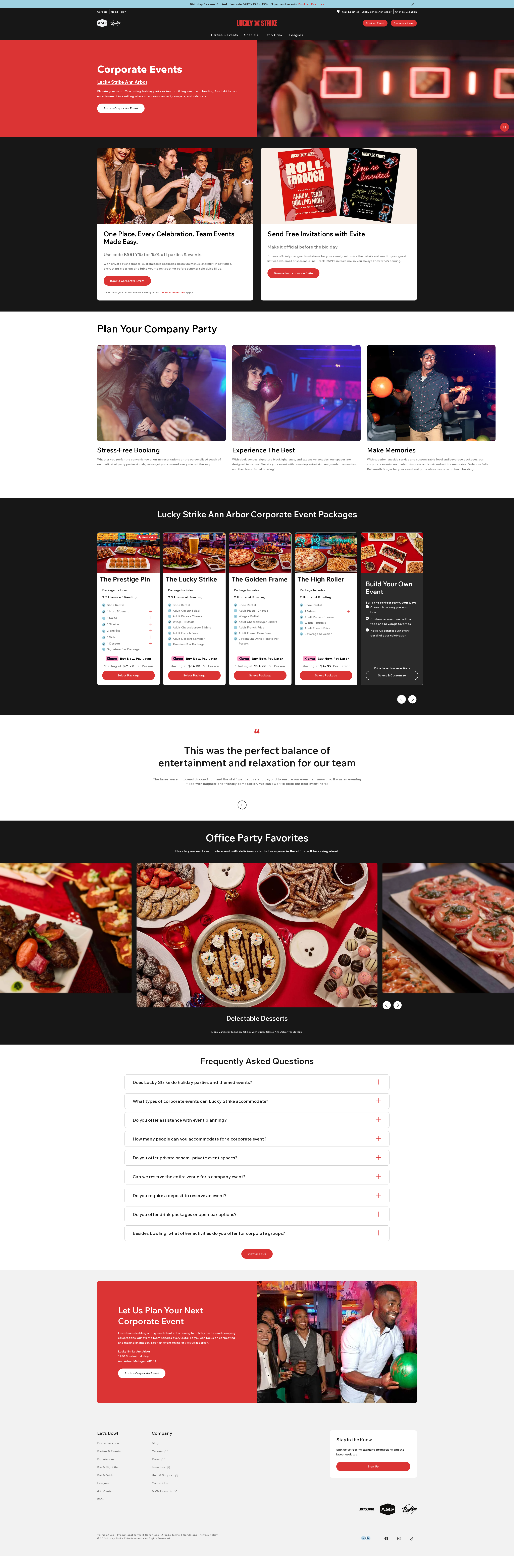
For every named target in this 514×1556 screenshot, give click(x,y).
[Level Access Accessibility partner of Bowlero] (365, 1538)
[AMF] (102, 23)
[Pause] (504, 127)
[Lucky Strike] (366, 1509)
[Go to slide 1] (253, 805)
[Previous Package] (401, 699)
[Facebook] (386, 1538)
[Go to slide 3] (272, 805)
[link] (375, 23)
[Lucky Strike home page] (257, 23)
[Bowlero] (115, 23)
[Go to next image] (397, 1005)
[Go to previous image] (386, 1005)
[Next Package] (412, 699)
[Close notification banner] (413, 4)
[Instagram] (399, 1538)
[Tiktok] (412, 1539)
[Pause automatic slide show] (242, 805)
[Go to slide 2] (263, 805)
